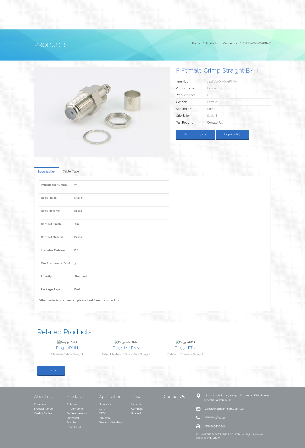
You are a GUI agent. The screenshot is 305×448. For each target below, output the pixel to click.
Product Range (43, 408)
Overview (40, 404)
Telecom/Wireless (110, 422)
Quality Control (43, 413)
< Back (51, 370)
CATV (102, 413)
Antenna (72, 404)
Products (211, 43)
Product (136, 413)
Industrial (105, 417)
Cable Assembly (77, 413)
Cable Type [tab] (71, 171)
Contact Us (215, 122)
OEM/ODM (74, 427)
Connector (230, 43)
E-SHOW (215, 438)
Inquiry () (232, 134)
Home (196, 43)
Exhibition (137, 404)
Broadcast (105, 404)
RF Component (76, 408)
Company (137, 408)
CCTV (102, 408)
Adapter (72, 422)
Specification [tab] (47, 171)
